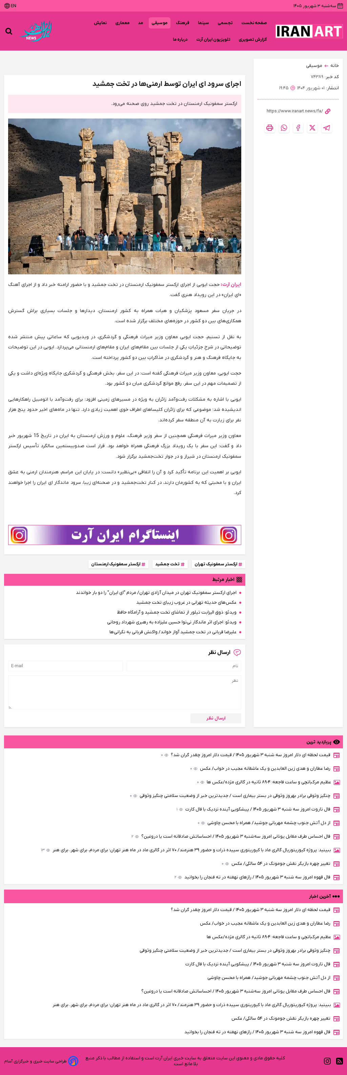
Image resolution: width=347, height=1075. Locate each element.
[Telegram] (327, 128)
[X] (312, 128)
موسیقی (159, 23)
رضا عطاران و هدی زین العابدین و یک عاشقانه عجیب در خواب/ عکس (260, 768)
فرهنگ (183, 23)
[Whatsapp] (284, 128)
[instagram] (327, 1061)
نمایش (100, 23)
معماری (122, 23)
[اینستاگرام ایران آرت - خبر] (124, 535)
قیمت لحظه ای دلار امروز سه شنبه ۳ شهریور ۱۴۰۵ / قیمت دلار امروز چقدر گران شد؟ (245, 755)
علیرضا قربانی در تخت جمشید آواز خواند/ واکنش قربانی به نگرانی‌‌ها (173, 632)
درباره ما (180, 39)
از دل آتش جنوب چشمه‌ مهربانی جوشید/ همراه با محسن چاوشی (264, 823)
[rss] (339, 1061)
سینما (203, 23)
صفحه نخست (254, 23)
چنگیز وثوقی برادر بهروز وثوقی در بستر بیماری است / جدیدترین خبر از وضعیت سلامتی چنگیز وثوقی (230, 796)
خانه (334, 66)
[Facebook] (298, 128)
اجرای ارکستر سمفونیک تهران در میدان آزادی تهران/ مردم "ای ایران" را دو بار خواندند (156, 593)
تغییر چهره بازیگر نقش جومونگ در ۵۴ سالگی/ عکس (276, 864)
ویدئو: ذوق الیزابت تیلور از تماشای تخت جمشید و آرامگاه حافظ (177, 612)
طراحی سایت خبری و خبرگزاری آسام (35, 1061)
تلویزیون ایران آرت (213, 39)
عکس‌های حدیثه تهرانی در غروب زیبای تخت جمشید (186, 602)
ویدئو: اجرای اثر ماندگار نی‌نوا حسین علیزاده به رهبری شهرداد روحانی (172, 622)
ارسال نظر (216, 718)
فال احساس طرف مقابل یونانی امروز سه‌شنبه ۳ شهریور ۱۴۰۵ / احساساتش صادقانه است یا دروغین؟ (230, 836)
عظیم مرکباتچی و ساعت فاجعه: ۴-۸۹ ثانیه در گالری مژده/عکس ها (264, 782)
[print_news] (270, 128)
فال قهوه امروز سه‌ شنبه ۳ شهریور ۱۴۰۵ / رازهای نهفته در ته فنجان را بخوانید (252, 877)
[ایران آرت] (309, 31)
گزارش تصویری (253, 39)
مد (140, 23)
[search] (8, 31)
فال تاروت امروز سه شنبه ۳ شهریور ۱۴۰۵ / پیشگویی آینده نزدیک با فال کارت (253, 809)
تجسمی (225, 23)
